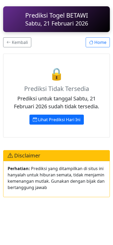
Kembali (19, 42)
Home (99, 42)
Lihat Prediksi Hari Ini (58, 119)
